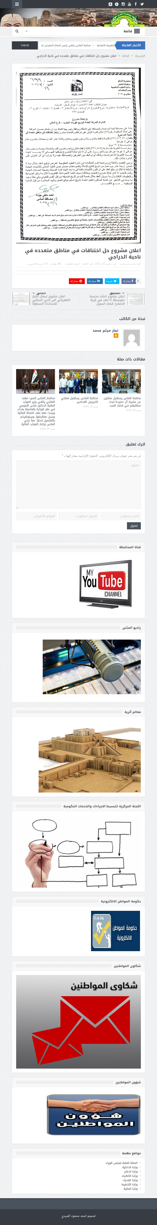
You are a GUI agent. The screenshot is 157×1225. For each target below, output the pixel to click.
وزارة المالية (131, 1188)
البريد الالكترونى (35, 264)
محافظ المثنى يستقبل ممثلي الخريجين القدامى (79, 400)
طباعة (53, 264)
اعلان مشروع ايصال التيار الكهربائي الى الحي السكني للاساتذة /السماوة (51, 300)
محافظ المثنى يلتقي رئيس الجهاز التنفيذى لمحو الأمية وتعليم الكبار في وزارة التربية (83, 45)
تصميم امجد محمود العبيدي (78, 1216)
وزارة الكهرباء (130, 1175)
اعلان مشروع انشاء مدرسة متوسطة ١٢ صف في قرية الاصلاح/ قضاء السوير (107, 300)
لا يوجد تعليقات (72, 263)
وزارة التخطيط (130, 1184)
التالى (41, 293)
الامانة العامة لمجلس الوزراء (122, 1162)
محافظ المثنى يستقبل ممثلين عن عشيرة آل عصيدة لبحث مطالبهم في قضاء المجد (122, 401)
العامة (85, 263)
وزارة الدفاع (131, 1171)
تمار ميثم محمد (128, 263)
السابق (115, 293)
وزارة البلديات (130, 1180)
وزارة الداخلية (130, 1167)
